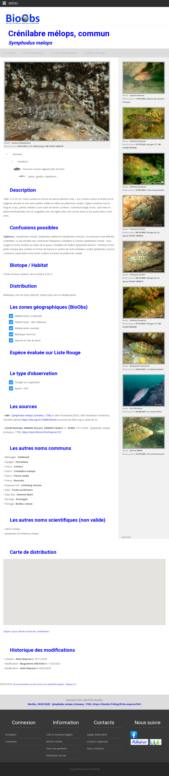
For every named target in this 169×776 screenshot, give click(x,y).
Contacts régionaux (97, 741)
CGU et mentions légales (59, 734)
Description (9, 52)
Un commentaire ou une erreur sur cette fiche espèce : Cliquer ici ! (44, 684)
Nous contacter (95, 748)
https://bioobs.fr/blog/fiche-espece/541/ (117, 704)
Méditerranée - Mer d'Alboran (30, 322)
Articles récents (54, 741)
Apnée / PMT (22, 388)
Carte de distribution (33, 52)
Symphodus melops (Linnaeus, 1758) (31, 415)
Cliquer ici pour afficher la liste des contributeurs (26, 631)
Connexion (11, 741)
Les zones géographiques (64, 52)
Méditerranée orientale (27, 328)
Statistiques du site (56, 755)
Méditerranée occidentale (28, 316)
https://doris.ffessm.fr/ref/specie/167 (41, 432)
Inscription (10, 734)
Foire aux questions (56, 748)
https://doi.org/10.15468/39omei (39, 419)
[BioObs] (20, 18)
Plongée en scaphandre (27, 382)
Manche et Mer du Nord (27, 340)
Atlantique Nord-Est (25, 334)
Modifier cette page (94, 52)
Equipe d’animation (97, 734)
